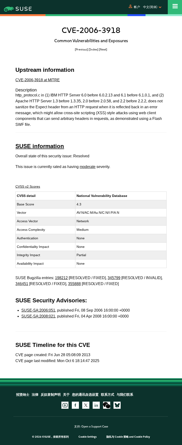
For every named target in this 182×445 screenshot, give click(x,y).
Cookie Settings (87, 436)
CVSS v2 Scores (27, 186)
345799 (114, 278)
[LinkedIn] (96, 405)
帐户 (137, 7)
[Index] (93, 49)
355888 (74, 284)
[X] (85, 405)
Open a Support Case (94, 426)
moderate (88, 167)
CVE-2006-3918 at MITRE (37, 80)
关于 (66, 395)
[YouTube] (64, 405)
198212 (61, 278)
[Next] (103, 49)
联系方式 (107, 395)
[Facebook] (75, 405)
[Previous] (81, 49)
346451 (21, 284)
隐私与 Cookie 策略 (117, 436)
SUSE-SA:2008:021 (38, 316)
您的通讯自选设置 (85, 395)
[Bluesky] (117, 405)
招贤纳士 (22, 395)
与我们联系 (125, 395)
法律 (35, 395)
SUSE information (39, 146)
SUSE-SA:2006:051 (38, 310)
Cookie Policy (142, 436)
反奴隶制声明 (51, 395)
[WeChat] (106, 405)
